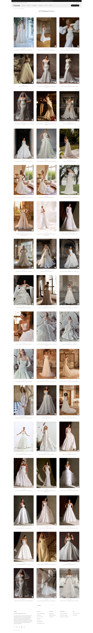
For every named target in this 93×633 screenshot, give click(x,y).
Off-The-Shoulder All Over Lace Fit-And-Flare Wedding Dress (69, 381)
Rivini (23, 380)
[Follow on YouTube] (21, 626)
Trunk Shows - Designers (64, 615)
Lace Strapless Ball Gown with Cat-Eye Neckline (46, 454)
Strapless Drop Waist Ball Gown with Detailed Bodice (23, 381)
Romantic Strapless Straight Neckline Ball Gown (23, 344)
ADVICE (46, 5)
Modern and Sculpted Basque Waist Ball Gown (69, 454)
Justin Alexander (24, 196)
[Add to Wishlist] (32, 46)
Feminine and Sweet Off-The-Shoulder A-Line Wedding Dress (46, 381)
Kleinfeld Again (18, 2)
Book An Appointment (63, 613)
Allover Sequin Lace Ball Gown (23, 86)
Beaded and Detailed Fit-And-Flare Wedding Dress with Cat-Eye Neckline (46, 124)
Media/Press (39, 615)
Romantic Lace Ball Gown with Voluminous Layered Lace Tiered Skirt (46, 345)
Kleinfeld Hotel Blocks (52, 615)
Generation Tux (51, 616)
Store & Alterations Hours (41, 623)
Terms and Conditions (76, 613)
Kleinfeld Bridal (14, 2)
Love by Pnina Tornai (69, 599)
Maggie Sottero (23, 122)
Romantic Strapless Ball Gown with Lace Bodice (23, 564)
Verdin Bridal (23, 48)
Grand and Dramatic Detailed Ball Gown (69, 123)
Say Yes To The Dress (40, 616)
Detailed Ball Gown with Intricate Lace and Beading (24, 271)
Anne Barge (69, 196)
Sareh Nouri (46, 599)
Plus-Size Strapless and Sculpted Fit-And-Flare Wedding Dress (46, 564)
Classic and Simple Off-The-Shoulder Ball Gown (23, 454)
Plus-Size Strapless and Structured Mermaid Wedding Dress (23, 197)
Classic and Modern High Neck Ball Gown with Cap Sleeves (46, 600)
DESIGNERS (28, 5)
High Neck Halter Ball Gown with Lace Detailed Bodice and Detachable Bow (46, 234)
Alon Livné (23, 306)
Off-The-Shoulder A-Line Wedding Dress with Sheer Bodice (69, 600)
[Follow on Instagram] (16, 626)
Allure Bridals (69, 232)
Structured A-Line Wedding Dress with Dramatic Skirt (46, 307)
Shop (17, 8)
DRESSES (23, 5)
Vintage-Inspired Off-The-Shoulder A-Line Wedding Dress (69, 307)
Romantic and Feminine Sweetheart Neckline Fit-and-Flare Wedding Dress (46, 491)
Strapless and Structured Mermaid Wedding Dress (46, 197)
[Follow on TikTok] (24, 626)
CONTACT (50, 5)
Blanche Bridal (69, 122)
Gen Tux (26, 2)
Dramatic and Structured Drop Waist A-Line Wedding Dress (69, 271)
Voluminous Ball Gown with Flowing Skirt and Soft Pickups (69, 490)
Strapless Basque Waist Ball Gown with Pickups (69, 344)
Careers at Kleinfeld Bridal (41, 613)
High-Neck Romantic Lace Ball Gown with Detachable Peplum (46, 161)
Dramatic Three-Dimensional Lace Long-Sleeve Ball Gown (24, 161)
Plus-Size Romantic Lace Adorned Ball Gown (69, 564)
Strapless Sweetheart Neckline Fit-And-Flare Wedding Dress (23, 600)
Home (14, 8)
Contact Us (38, 618)
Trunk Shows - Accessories (64, 616)
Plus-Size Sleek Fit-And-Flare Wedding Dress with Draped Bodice (46, 87)
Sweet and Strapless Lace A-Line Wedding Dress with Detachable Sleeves (24, 234)
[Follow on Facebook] (14, 626)
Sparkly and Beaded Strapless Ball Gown (69, 161)
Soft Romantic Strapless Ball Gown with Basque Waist (23, 490)
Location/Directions (40, 621)
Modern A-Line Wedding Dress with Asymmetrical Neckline (69, 197)
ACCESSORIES (34, 5)
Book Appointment (75, 5)
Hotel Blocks (23, 2)
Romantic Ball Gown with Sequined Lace (46, 271)
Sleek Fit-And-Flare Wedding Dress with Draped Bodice (69, 86)
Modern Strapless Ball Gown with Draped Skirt (23, 307)
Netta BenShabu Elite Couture (46, 48)
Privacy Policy (75, 615)
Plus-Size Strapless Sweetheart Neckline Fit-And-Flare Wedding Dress (24, 124)
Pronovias (24, 232)
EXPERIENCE (41, 5)
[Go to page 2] (53, 604)
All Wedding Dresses (21, 8)
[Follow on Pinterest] (19, 626)
